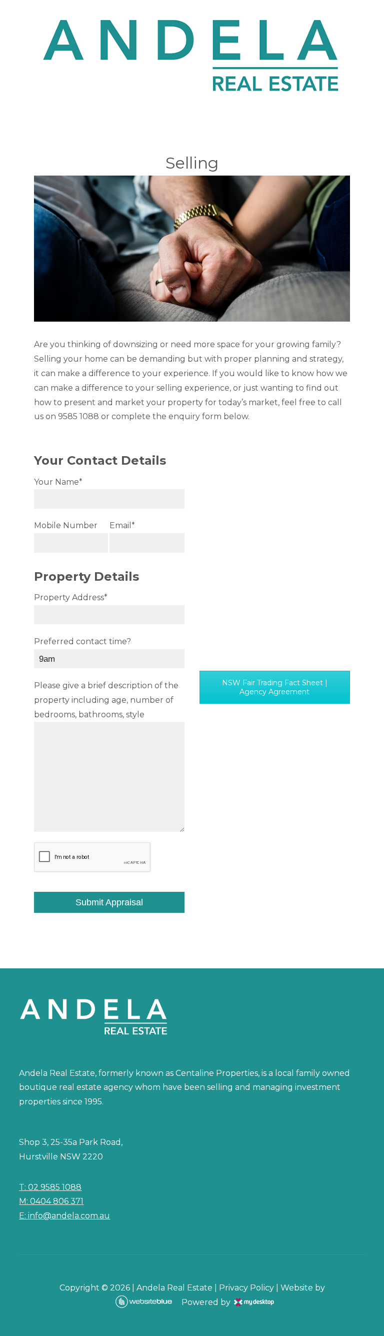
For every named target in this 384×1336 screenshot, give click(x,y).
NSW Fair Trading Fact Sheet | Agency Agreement (275, 687)
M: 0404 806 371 (51, 1201)
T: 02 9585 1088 (50, 1187)
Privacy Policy (246, 1287)
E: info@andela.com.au (64, 1215)
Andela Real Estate (174, 1287)
